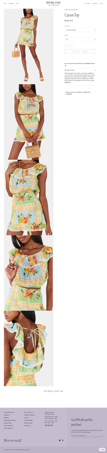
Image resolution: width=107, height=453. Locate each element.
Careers (26, 417)
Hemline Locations (29, 415)
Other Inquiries (8, 428)
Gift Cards (27, 425)
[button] (11, 3)
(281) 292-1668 (49, 425)
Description (69, 70)
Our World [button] (28, 412)
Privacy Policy (8, 423)
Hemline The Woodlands (15, 450)
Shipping (6, 417)
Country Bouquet (71, 30)
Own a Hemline (28, 420)
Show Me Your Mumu (71, 9)
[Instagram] (62, 440)
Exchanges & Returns (10, 420)
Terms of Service (8, 425)
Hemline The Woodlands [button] (49, 413)
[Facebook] (59, 440)
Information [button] (9, 412)
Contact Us (7, 415)
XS (67, 39)
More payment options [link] (71, 61)
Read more (68, 82)
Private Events (28, 423)
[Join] (101, 435)
